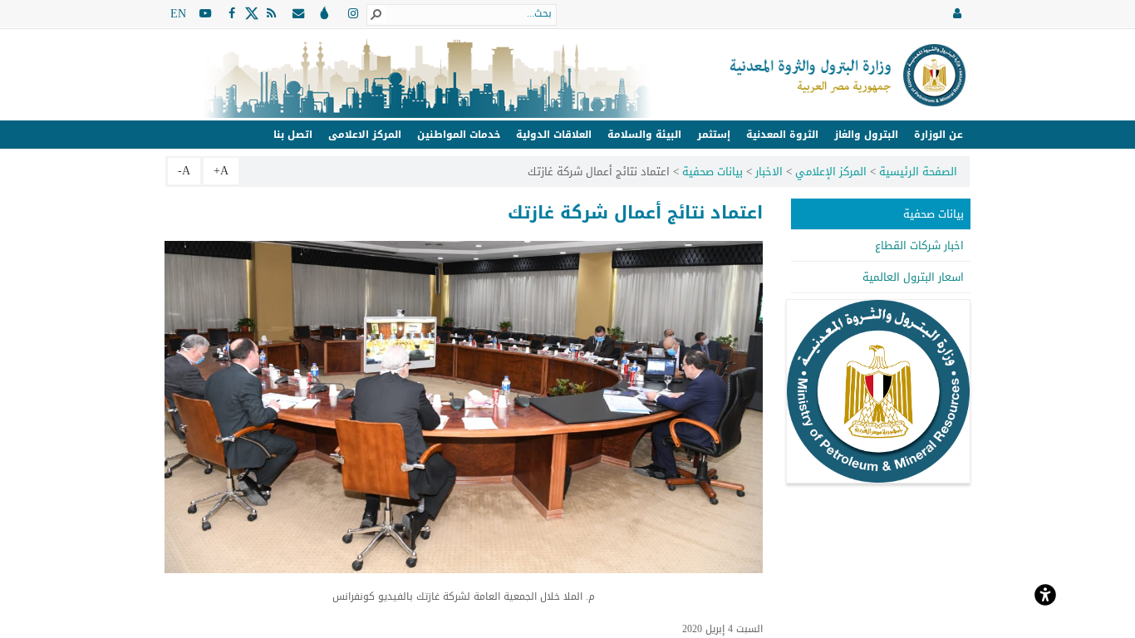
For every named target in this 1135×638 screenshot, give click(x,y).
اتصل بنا (292, 134)
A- (184, 171)
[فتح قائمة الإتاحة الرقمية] (1045, 593)
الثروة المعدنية (782, 134)
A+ (221, 171)
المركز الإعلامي (831, 171)
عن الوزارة (938, 134)
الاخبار (769, 171)
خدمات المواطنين (458, 134)
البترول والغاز (866, 134)
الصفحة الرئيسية (918, 171)
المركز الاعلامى (364, 134)
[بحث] (376, 14)
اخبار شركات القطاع (919, 245)
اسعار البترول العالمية (913, 277)
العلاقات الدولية (554, 134)
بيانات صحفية (712, 171)
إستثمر (713, 134)
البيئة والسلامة (644, 134)
